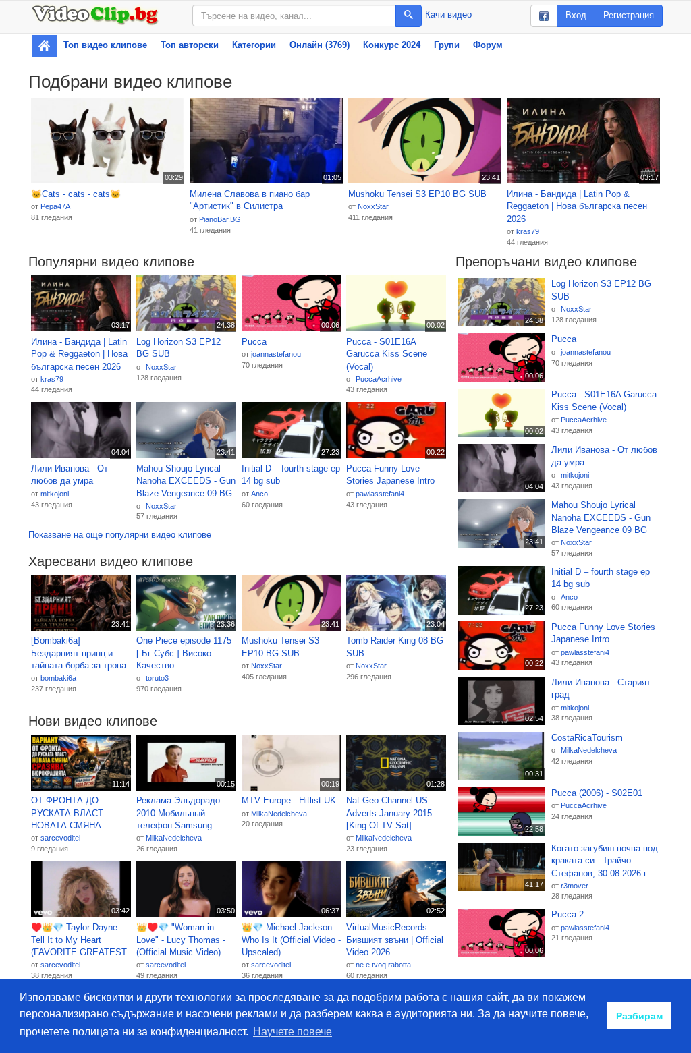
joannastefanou (276, 354)
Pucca (254, 342)
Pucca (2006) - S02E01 (596, 793)
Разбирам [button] (639, 1016)
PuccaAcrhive (379, 379)
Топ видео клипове (105, 45)
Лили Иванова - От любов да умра (69, 474)
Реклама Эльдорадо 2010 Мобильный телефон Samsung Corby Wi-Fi (178, 813)
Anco (259, 494)
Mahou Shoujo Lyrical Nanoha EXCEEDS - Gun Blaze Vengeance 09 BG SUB (186, 481)
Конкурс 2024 (391, 45)
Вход (575, 15)
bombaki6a (58, 678)
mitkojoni (54, 494)
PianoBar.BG (220, 219)
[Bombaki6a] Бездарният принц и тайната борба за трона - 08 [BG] (78, 653)
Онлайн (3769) (319, 45)
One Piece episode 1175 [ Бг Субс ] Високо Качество (183, 653)
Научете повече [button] (292, 1031)
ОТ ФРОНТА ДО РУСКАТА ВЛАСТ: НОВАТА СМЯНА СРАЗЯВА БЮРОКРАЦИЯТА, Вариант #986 (70, 813)
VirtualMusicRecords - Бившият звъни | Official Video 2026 (394, 939)
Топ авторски (190, 45)
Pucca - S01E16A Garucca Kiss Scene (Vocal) (386, 354)
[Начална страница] (44, 46)
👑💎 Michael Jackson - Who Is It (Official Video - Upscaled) (291, 939)
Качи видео (448, 14)
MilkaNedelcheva (174, 838)
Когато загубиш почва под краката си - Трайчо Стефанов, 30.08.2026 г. (604, 860)
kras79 (527, 231)
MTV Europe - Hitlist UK (289, 800)
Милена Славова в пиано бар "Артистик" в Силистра (250, 200)
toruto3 (157, 678)
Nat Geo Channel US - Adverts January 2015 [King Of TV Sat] (389, 812)
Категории (254, 45)
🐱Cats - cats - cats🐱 (76, 194)
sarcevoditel (60, 838)
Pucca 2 (567, 914)
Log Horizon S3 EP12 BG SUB (178, 348)
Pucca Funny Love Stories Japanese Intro (390, 474)
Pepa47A (55, 206)
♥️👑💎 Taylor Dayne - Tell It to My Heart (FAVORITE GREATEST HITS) (79, 940)
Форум (488, 45)
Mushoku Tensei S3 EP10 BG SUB (417, 194)
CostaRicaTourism (587, 738)
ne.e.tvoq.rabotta (383, 965)
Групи (447, 45)
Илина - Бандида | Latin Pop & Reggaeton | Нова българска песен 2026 (577, 206)
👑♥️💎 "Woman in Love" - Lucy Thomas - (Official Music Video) (180, 939)
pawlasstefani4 (380, 494)
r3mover (574, 886)
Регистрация (628, 15)
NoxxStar (373, 206)
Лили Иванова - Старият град (601, 688)
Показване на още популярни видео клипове (119, 535)
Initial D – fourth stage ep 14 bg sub (291, 474)
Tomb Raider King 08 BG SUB (394, 646)
